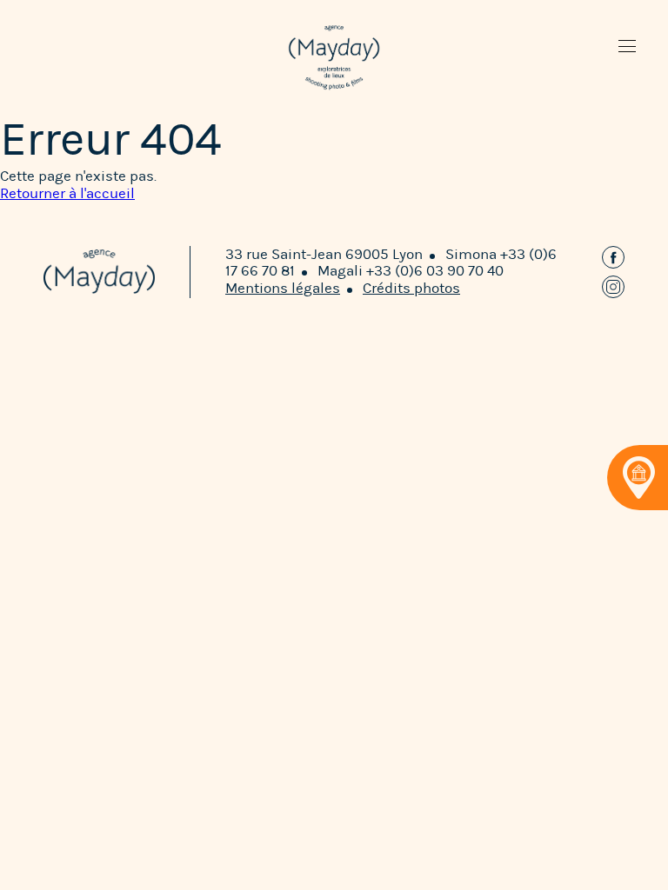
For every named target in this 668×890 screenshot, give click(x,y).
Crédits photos (411, 288)
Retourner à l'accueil (67, 193)
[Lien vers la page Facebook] (613, 257)
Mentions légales (282, 288)
